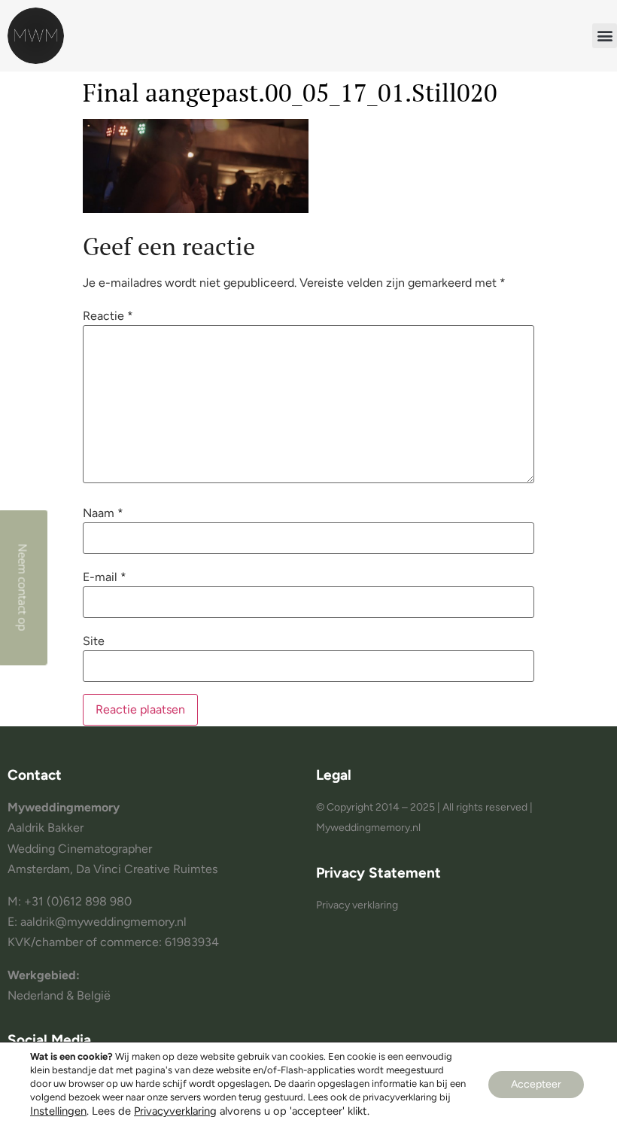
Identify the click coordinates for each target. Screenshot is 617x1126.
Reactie (108, 316)
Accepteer (536, 1084)
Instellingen (58, 1111)
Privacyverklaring (175, 1111)
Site (94, 641)
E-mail (104, 577)
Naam (103, 513)
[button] (604, 35)
